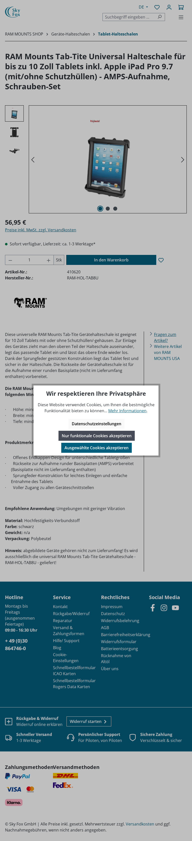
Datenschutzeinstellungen (96, 424)
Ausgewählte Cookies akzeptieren (96, 448)
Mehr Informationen (127, 410)
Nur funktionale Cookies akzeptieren (97, 436)
